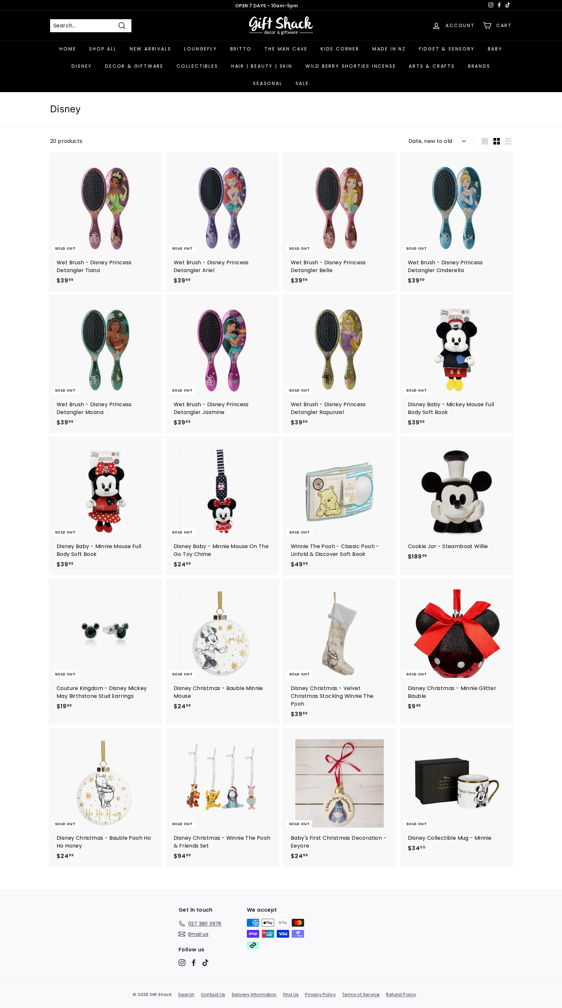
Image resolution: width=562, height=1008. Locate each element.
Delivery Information (254, 994)
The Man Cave (286, 49)
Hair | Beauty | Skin (261, 66)
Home (68, 49)
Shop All (102, 49)
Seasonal (267, 83)
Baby (495, 49)
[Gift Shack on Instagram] (182, 962)
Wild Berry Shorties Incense (350, 66)
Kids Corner (340, 49)
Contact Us (213, 994)
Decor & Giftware (134, 66)
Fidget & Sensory (447, 49)
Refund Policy (401, 994)
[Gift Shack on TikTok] (205, 962)
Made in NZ (389, 49)
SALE (302, 83)
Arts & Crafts (432, 66)
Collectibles (197, 66)
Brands (479, 66)
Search (186, 994)
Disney (82, 66)
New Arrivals (150, 49)
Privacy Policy (320, 994)
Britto (241, 49)
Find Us (291, 994)
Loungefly (200, 49)
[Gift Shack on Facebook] (193, 962)
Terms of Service (361, 994)
